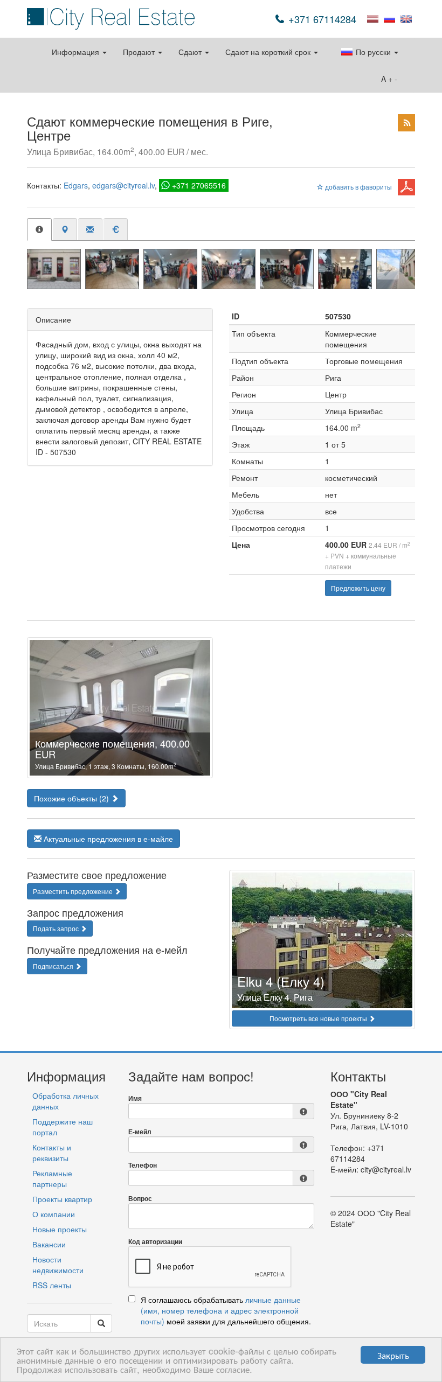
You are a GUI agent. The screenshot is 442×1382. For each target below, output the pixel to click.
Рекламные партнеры (52, 1178)
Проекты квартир (62, 1198)
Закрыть (393, 1355)
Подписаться (54, 966)
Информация (76, 51)
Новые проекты (59, 1229)
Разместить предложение (73, 891)
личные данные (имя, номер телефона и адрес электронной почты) (221, 1310)
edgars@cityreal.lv (123, 185)
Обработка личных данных (65, 1101)
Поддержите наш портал (62, 1126)
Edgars (76, 185)
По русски (373, 51)
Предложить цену (358, 587)
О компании (53, 1214)
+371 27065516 (199, 185)
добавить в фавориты (357, 186)
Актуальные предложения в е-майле (107, 838)
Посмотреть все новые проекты (319, 1018)
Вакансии (49, 1244)
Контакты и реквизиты (51, 1152)
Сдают (191, 51)
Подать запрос (56, 928)
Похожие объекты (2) (72, 798)
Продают (140, 51)
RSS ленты (51, 1285)
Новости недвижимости (58, 1264)
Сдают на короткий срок (269, 51)
